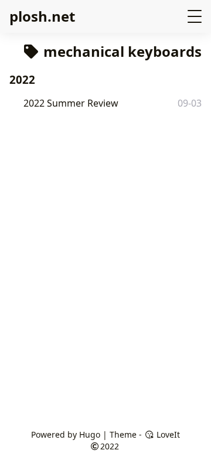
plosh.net (42, 16)
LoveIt (167, 434)
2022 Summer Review (70, 103)
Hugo (89, 434)
